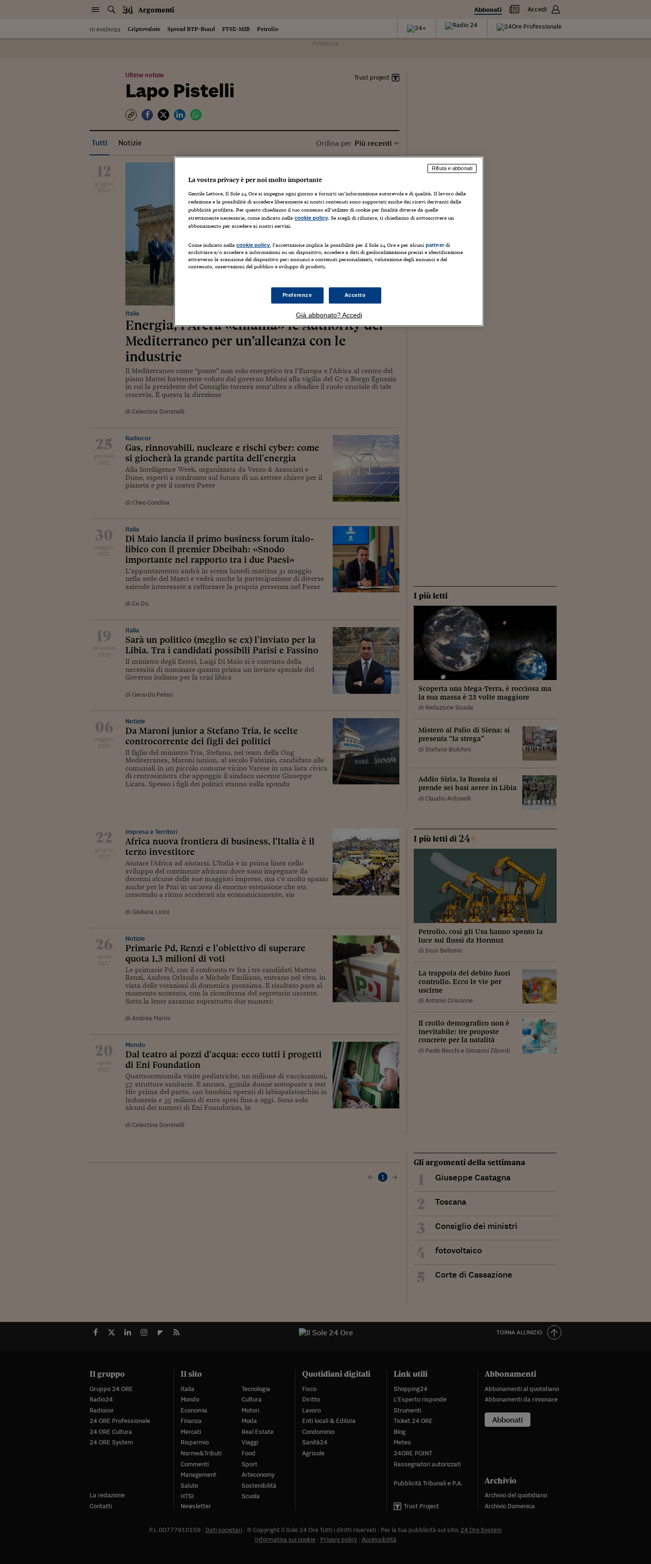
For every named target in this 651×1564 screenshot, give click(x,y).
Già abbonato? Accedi (329, 315)
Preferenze (297, 295)
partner (435, 245)
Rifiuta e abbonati (452, 168)
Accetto (355, 295)
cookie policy (311, 218)
